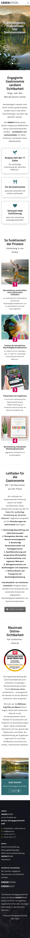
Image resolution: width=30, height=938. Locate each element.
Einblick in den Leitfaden (16, 609)
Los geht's (14, 791)
